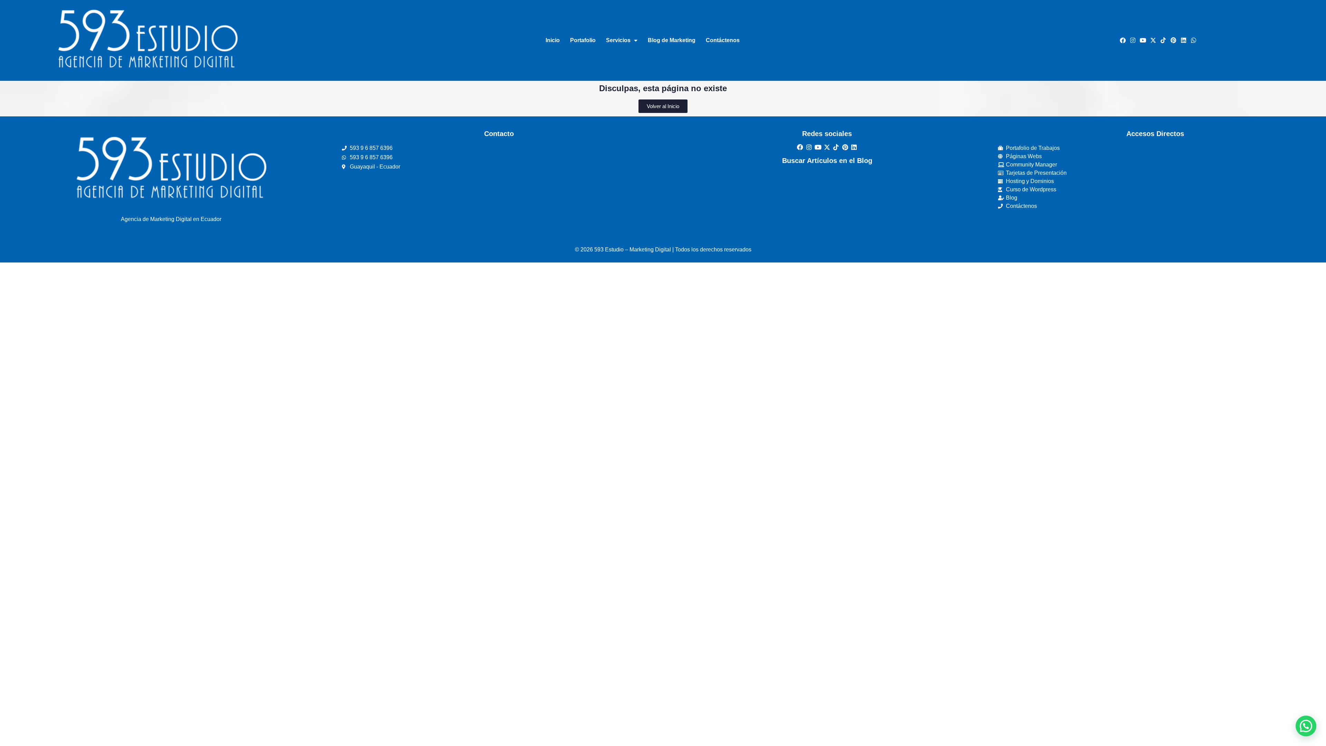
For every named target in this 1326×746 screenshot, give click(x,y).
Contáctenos (723, 40)
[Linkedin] (1183, 40)
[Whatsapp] (1193, 40)
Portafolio (583, 40)
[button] (1306, 726)
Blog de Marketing (671, 40)
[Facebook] (1122, 40)
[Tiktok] (1163, 40)
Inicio (553, 40)
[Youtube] (1143, 40)
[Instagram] (1132, 40)
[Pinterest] (1173, 40)
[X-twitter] (1153, 40)
